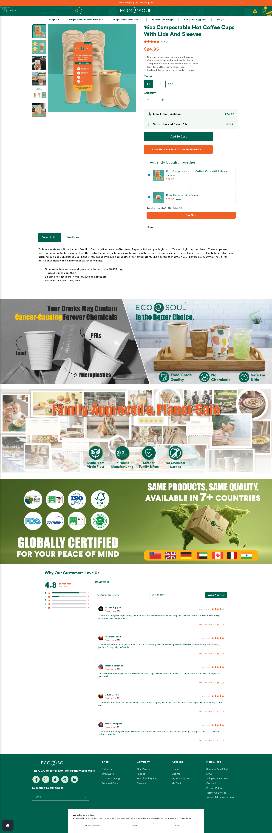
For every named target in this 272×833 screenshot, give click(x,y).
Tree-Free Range (163, 19)
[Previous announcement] (30, 2)
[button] (264, 10)
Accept (134, 825)
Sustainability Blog (147, 778)
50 (161, 83)
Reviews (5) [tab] (102, 582)
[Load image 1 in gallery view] (39, 31)
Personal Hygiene (195, 19)
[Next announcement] (241, 2)
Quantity (150, 92)
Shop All (53, 19)
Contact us (213, 783)
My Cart (176, 783)
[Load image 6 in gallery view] (39, 110)
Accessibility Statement (220, 797)
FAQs (209, 774)
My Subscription (181, 778)
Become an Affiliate (217, 769)
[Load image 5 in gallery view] (39, 94)
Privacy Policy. (185, 818)
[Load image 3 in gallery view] (39, 63)
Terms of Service (216, 793)
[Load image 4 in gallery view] (39, 78)
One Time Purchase (167, 114)
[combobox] (159, 595)
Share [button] (150, 227)
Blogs (220, 19)
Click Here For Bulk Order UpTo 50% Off (178, 149)
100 (170, 84)
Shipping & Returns (217, 778)
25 (148, 84)
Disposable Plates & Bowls (86, 19)
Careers (141, 783)
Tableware (108, 769)
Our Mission (143, 769)
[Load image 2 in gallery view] (39, 47)
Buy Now (191, 215)
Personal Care (110, 783)
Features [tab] (72, 237)
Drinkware (108, 774)
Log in (175, 769)
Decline (176, 825)
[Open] (7, 825)
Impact (141, 774)
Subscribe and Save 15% (170, 124)
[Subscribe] (85, 797)
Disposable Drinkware (127, 19)
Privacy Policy (214, 788)
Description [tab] (49, 237)
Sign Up (176, 774)
